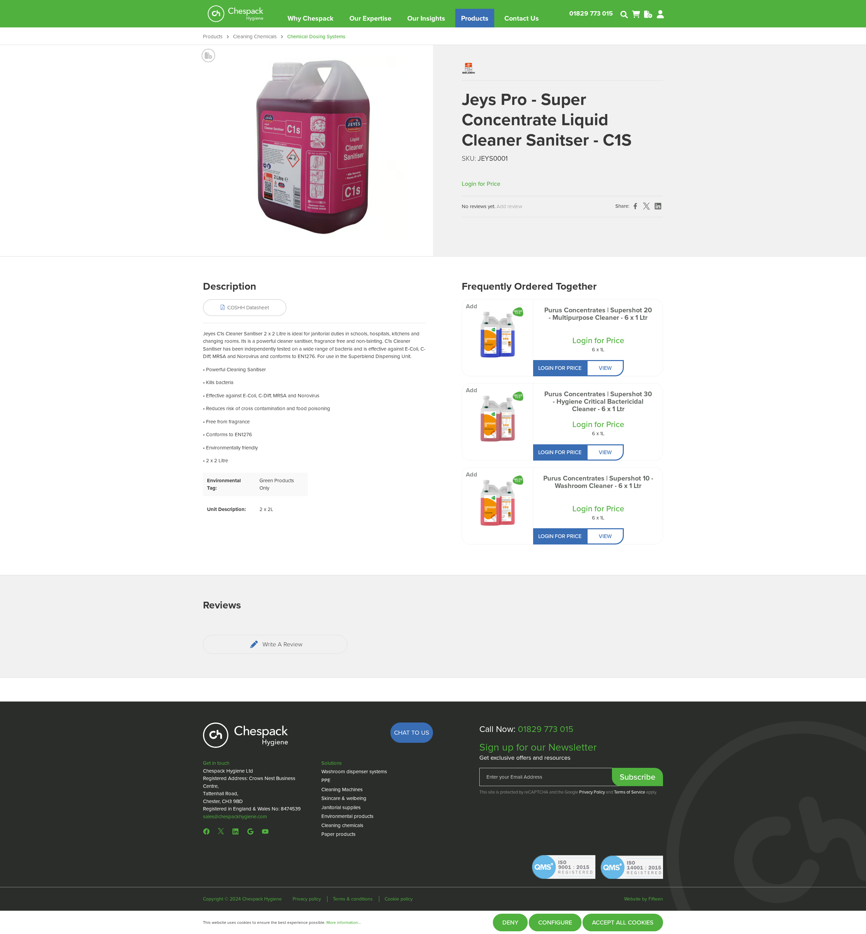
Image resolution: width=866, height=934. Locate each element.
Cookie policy (399, 899)
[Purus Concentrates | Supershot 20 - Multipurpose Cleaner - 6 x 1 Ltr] (497, 333)
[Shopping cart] (636, 13)
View (605, 368)
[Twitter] (220, 830)
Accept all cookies (623, 922)
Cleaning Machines (342, 789)
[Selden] (468, 67)
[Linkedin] (235, 830)
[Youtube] (265, 830)
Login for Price (481, 183)
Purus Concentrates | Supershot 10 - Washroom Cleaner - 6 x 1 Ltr (598, 482)
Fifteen (655, 899)
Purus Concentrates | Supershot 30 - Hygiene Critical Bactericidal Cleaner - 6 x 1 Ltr (598, 402)
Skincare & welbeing (343, 798)
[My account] (660, 13)
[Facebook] (208, 830)
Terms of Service (629, 792)
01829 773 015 (591, 13)
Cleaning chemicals (342, 825)
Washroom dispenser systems (354, 771)
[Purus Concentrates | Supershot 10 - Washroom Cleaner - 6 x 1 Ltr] (497, 501)
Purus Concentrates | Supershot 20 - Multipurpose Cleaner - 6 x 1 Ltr (598, 314)
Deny (510, 922)
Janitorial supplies (341, 807)
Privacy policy (307, 899)
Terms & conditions (353, 899)
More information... (343, 922)
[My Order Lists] (648, 13)
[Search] (624, 13)
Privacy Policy (592, 792)
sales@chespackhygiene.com (235, 816)
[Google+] (250, 830)
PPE (326, 780)
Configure (555, 922)
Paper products (338, 834)
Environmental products (347, 816)
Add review (509, 206)
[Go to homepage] (235, 14)
